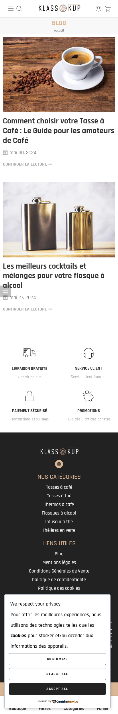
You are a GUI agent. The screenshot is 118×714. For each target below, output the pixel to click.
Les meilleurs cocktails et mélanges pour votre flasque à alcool (54, 276)
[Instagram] (59, 464)
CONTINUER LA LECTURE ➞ (27, 164)
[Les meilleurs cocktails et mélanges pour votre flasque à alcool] (59, 219)
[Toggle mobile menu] (11, 8)
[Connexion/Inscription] (98, 8)
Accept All (57, 689)
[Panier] (107, 8)
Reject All (57, 674)
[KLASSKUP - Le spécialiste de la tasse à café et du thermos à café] (59, 8)
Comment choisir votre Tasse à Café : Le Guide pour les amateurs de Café (58, 131)
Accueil (59, 30)
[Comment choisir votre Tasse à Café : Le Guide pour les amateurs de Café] (59, 74)
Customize (57, 659)
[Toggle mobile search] (19, 8)
